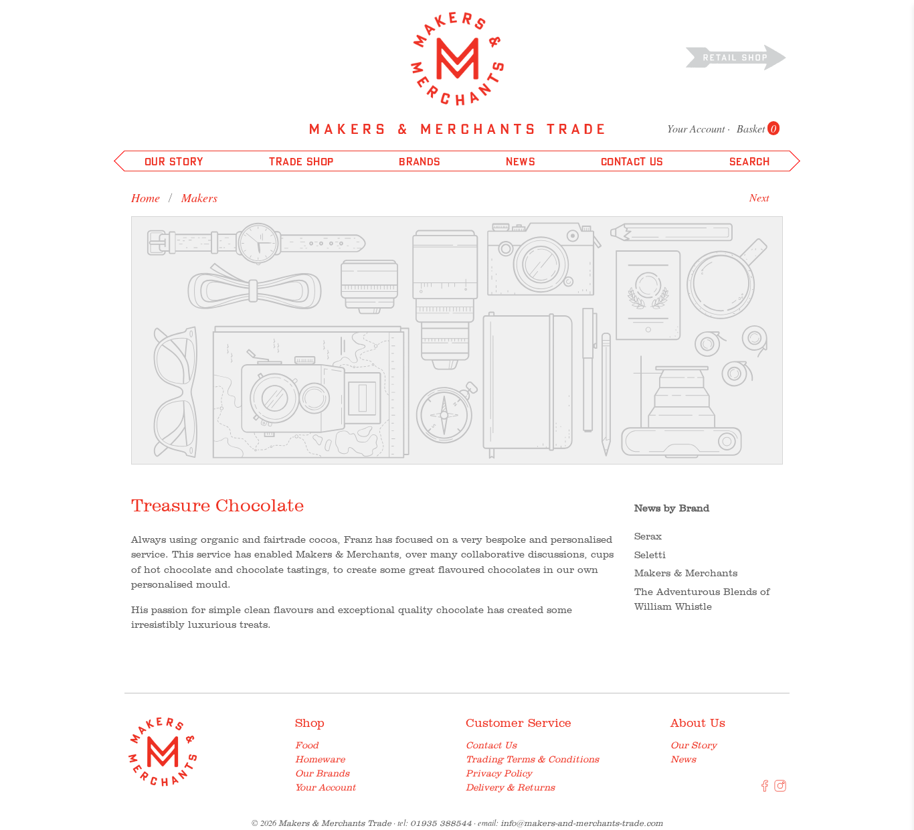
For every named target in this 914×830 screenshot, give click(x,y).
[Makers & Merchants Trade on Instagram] (780, 788)
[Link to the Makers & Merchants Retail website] (736, 57)
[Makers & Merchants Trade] (457, 58)
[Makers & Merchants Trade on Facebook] (765, 788)
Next (759, 197)
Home (145, 197)
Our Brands (322, 773)
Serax (648, 536)
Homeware (320, 759)
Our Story (693, 745)
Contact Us (491, 745)
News (683, 759)
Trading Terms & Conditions (532, 759)
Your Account (696, 128)
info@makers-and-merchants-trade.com (581, 823)
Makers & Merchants (685, 573)
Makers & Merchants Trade (334, 823)
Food (306, 745)
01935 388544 (441, 823)
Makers (199, 197)
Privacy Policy (499, 773)
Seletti (650, 555)
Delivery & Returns (510, 787)
